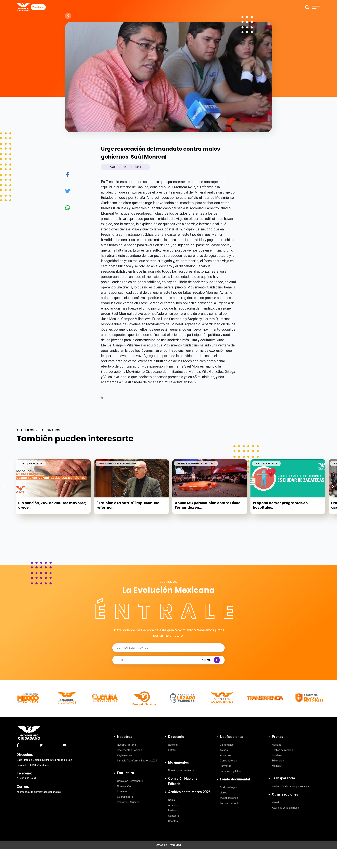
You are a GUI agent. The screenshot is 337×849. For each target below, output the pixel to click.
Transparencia (283, 778)
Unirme (205, 660)
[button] (333, 486)
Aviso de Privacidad (168, 845)
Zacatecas (38, 7)
